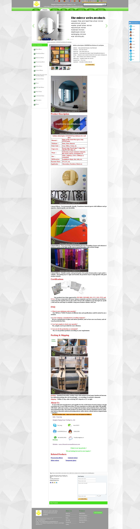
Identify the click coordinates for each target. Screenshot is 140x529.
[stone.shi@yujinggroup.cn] (54, 482)
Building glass (91, 473)
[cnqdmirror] (56, 482)
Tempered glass (71, 460)
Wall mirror (72, 473)
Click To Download (98, 512)
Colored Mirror (43, 42)
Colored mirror (73, 458)
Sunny (133, 26)
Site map (68, 520)
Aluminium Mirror (40, 53)
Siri (133, 32)
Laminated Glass (40, 95)
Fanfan (133, 44)
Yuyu (133, 50)
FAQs (71, 9)
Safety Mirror (39, 66)
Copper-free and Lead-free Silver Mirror (41, 75)
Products (45, 9)
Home (36, 9)
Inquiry (91, 9)
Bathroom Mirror (40, 57)
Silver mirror (55, 460)
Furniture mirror (84, 473)
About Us (54, 9)
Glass (37, 83)
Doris (133, 35)
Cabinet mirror (78, 473)
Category (37, 42)
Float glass (38, 100)
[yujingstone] (50, 482)
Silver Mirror (39, 49)
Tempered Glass (40, 78)
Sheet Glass (39, 91)
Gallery (67, 524)
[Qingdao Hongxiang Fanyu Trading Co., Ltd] (36, 6)
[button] (68, 39)
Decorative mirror (65, 473)
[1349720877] (52, 482)
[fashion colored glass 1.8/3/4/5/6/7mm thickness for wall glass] (60, 55)
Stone (133, 56)
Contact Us (81, 9)
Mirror (37, 104)
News (63, 9)
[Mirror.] (70, 40)
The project (100, 9)
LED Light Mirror (40, 87)
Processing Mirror (40, 62)
